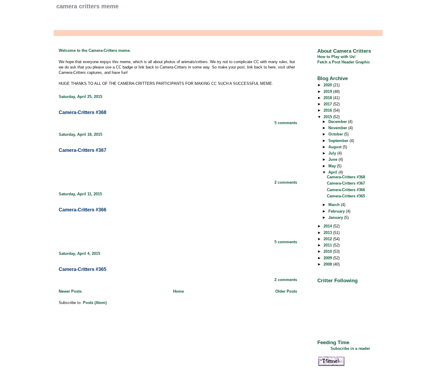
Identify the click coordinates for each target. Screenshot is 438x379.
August (335, 147)
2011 (328, 245)
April (333, 172)
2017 (328, 104)
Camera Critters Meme (87, 6)
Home (178, 291)
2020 (328, 85)
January (336, 217)
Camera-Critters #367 (82, 150)
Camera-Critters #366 (82, 209)
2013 (328, 232)
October (336, 134)
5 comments (285, 123)
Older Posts (286, 291)
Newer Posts (70, 291)
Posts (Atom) (95, 302)
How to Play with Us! (336, 56)
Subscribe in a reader (350, 348)
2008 (328, 264)
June (333, 159)
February (337, 211)
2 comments (285, 182)
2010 (328, 251)
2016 (328, 110)
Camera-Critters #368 (82, 112)
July (332, 153)
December (338, 121)
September (339, 140)
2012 (328, 239)
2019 (328, 91)
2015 (328, 117)
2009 (328, 258)
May (332, 166)
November (338, 128)
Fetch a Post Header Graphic (343, 62)
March (334, 204)
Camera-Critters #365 (82, 269)
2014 (328, 226)
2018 (328, 98)
